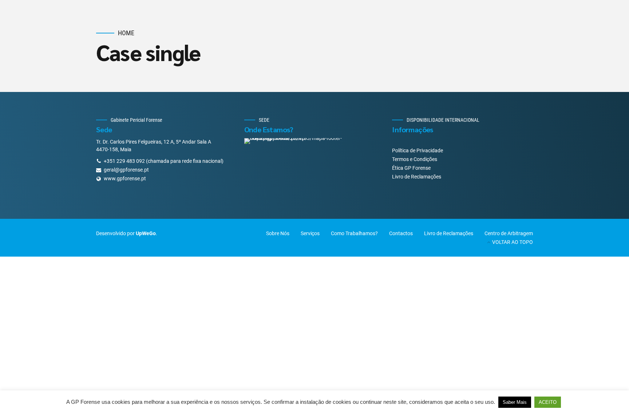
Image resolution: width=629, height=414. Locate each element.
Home (126, 33)
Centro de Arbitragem (508, 233)
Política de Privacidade (417, 150)
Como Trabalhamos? (354, 233)
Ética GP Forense (411, 168)
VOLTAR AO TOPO (512, 242)
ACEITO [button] (548, 402)
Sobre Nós (277, 233)
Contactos (401, 233)
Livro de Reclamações (416, 177)
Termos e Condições (414, 159)
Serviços (310, 233)
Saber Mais (515, 402)
